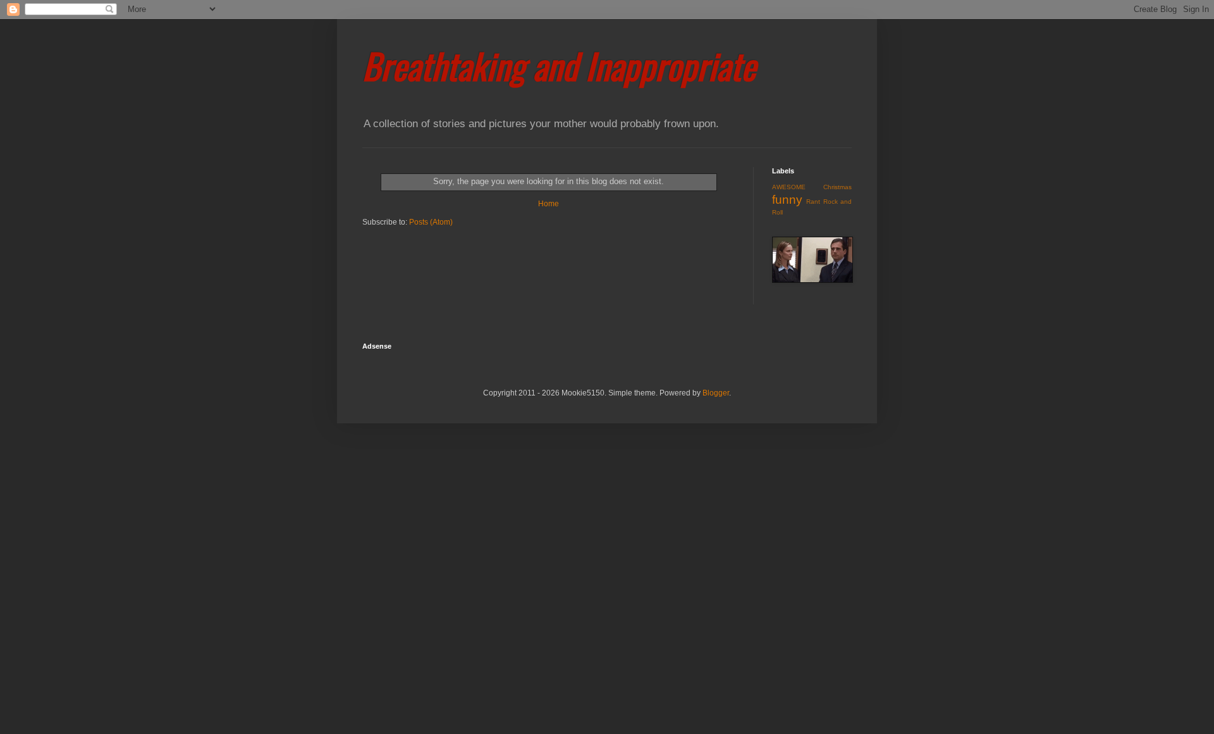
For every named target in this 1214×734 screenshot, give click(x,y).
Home (548, 203)
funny (787, 199)
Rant (813, 201)
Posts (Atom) (431, 222)
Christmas (837, 187)
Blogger (715, 393)
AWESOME (789, 187)
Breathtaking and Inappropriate (559, 65)
